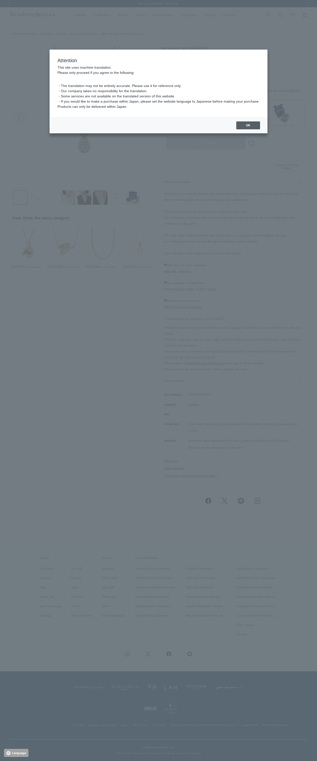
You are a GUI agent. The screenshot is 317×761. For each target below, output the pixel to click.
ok (248, 125)
